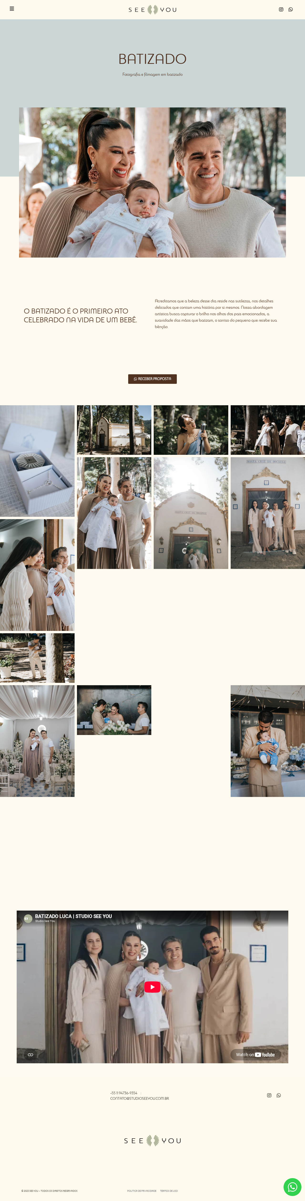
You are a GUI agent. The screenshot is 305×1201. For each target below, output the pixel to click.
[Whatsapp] (290, 9)
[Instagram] (281, 9)
